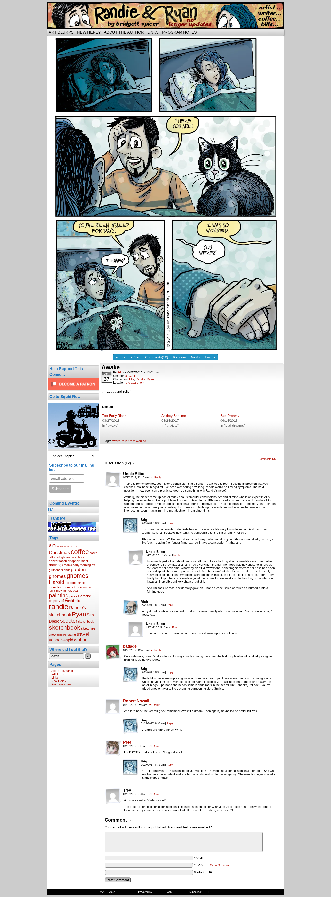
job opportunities (76, 583)
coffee (80, 552)
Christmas (59, 552)
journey (68, 587)
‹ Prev (135, 357)
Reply (157, 477)
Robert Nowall (136, 701)
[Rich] (130, 607)
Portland (84, 596)
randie (58, 607)
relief (125, 441)
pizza (73, 596)
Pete (127, 742)
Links (153, 32)
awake (116, 441)
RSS (205, 891)
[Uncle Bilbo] (113, 479)
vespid (67, 640)
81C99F (130, 376)
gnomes (77, 575)
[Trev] (113, 796)
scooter (68, 621)
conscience (77, 557)
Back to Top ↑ (218, 891)
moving (61, 590)
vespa (55, 639)
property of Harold (61, 601)
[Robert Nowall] (113, 713)
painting (59, 595)
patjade (130, 646)
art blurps (61, 32)
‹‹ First (121, 357)
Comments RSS (268, 458)
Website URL (204, 872)
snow (52, 634)
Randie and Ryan (165, 15)
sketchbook (64, 627)
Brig (120, 372)
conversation (58, 561)
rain (77, 601)
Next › (195, 357)
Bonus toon (62, 546)
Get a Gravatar (219, 865)
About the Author (124, 32)
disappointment (78, 561)
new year (73, 590)
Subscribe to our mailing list (71, 467)
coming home (62, 557)
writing (81, 639)
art (52, 545)
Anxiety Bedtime (173, 416)
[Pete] (113, 754)
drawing (55, 565)
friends (65, 570)
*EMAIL (211, 865)
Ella (131, 379)
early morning (82, 565)
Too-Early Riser (114, 416)
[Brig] (130, 525)
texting (71, 634)
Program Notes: (180, 32)
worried (141, 441)
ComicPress (179, 891)
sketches (88, 628)
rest (132, 441)
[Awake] (165, 351)
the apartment (135, 382)
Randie (140, 379)
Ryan (79, 614)
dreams (67, 565)
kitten (78, 587)
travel (83, 634)
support (61, 634)
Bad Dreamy (229, 416)
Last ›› (210, 357)
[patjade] (113, 658)
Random (179, 357)
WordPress (159, 891)
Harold (56, 582)
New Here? (89, 32)
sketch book (86, 621)
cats (73, 545)
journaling (55, 587)
